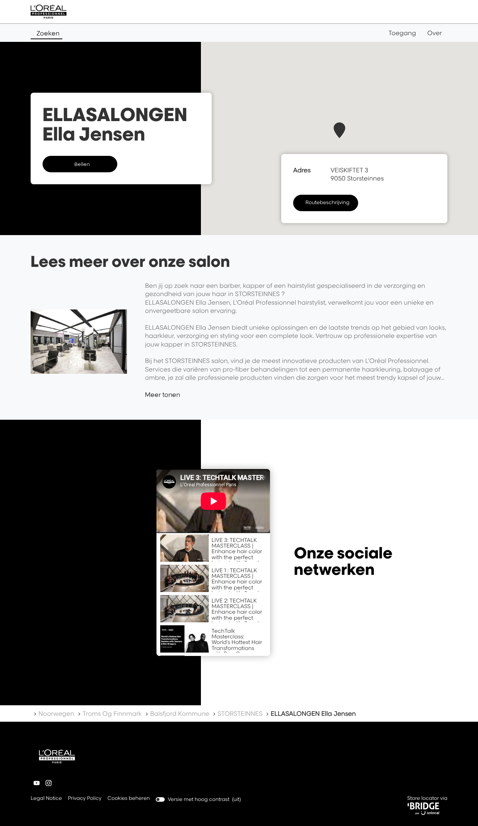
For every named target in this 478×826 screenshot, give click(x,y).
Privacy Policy (85, 799)
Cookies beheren (129, 798)
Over (434, 33)
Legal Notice (46, 799)
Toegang (402, 33)
